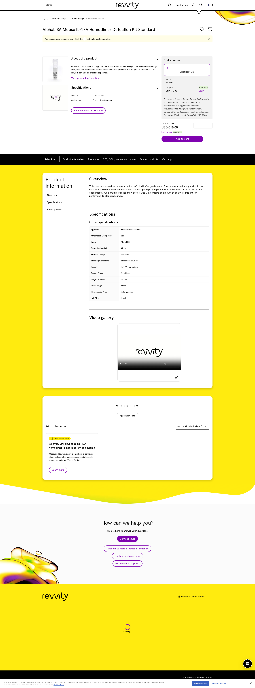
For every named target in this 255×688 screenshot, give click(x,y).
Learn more (58, 469)
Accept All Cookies (200, 683)
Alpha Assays (78, 18)
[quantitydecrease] (195, 125)
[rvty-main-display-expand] (176, 377)
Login (201, 90)
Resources (93, 159)
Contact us (181, 5)
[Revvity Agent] (247, 663)
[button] (193, 5)
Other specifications (103, 222)
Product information (73, 159)
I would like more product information (127, 548)
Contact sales (127, 538)
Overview (52, 195)
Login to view (167, 132)
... (44, 19)
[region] (127, 683)
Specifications (54, 202)
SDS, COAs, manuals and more (119, 159)
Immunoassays (59, 18)
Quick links (49, 159)
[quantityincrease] (210, 125)
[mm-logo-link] (127, 5)
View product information (85, 78)
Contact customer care (127, 556)
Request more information (88, 110)
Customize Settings (219, 683)
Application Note (127, 415)
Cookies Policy (59, 685)
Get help (166, 159)
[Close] (251, 683)
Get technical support (127, 563)
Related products (149, 159)
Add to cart (182, 138)
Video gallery (54, 209)
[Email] (209, 31)
